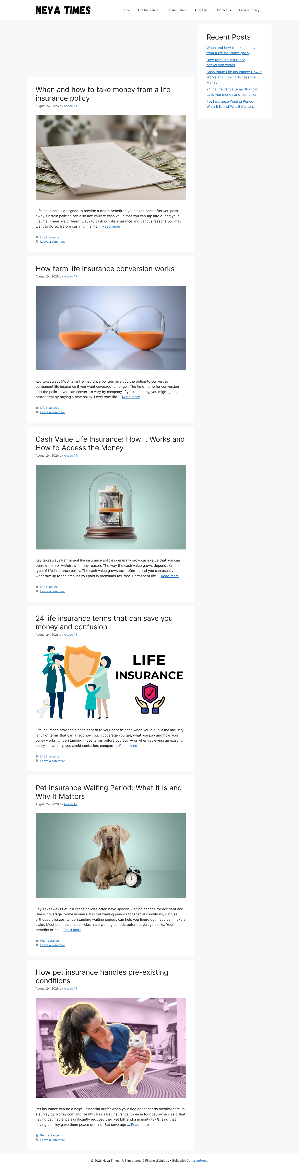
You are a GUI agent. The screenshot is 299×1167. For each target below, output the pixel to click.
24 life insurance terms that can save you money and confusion (104, 622)
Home (125, 10)
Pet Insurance (177, 10)
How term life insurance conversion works (105, 268)
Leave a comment (52, 241)
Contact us (223, 10)
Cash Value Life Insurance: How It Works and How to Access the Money (110, 443)
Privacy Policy (249, 10)
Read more (111, 226)
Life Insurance (148, 10)
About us (201, 10)
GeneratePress (197, 1161)
